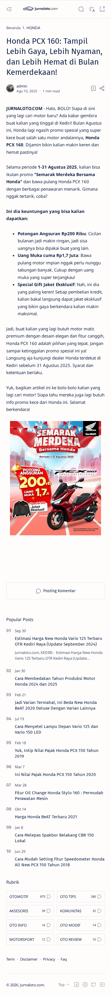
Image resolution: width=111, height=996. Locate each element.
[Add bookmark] (93, 88)
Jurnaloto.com (32, 984)
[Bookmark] (102, 9)
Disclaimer (29, 959)
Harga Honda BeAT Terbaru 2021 (46, 816)
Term (10, 959)
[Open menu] (9, 9)
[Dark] (91, 9)
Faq (64, 959)
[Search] (81, 9)
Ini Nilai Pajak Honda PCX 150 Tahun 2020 (55, 774)
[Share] (102, 88)
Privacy (49, 959)
